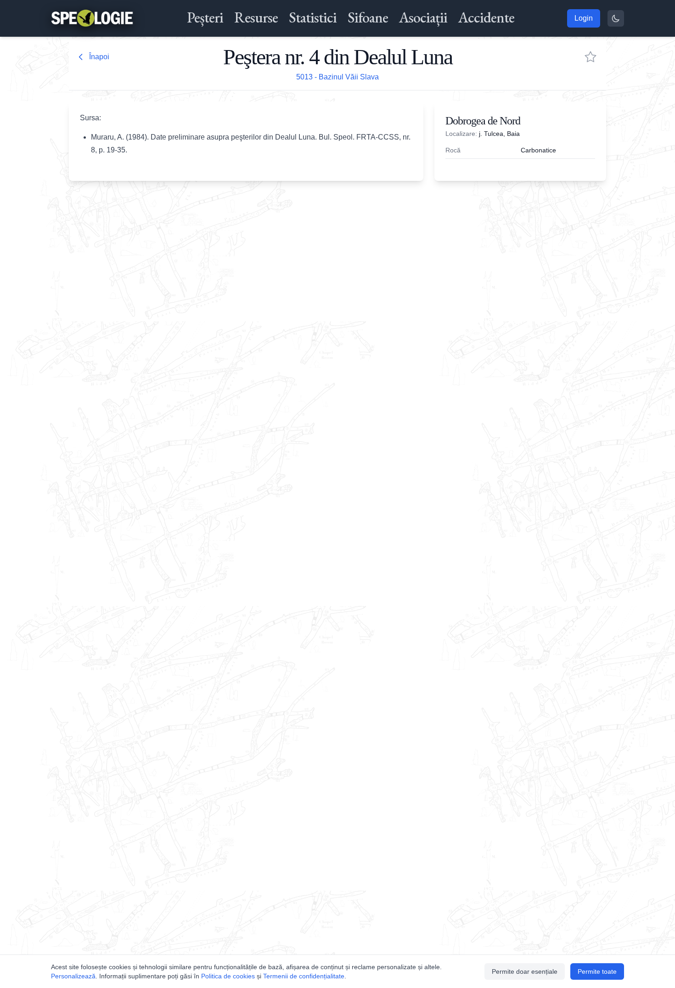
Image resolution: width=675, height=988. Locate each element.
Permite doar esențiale (524, 971)
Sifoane (368, 17)
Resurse (256, 17)
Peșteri (205, 17)
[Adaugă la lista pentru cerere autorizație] (590, 57)
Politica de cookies (228, 976)
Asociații (423, 17)
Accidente (486, 17)
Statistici (313, 17)
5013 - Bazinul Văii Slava (337, 77)
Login (583, 18)
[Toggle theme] (616, 18)
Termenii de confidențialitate (303, 976)
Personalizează (73, 976)
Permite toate (597, 971)
